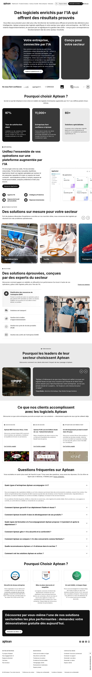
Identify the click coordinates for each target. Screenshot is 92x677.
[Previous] (83, 218)
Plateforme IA (15, 3)
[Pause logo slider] (88, 87)
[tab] (21, 298)
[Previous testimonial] (81, 371)
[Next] (88, 218)
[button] (19, 243)
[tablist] (21, 314)
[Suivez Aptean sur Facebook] (80, 642)
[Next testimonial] (85, 371)
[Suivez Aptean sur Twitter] (83, 642)
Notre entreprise (43, 3)
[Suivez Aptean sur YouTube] (89, 642)
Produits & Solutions (24, 3)
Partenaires (50, 3)
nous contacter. (59, 476)
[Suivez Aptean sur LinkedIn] (86, 642)
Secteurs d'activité (33, 3)
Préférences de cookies (28, 672)
